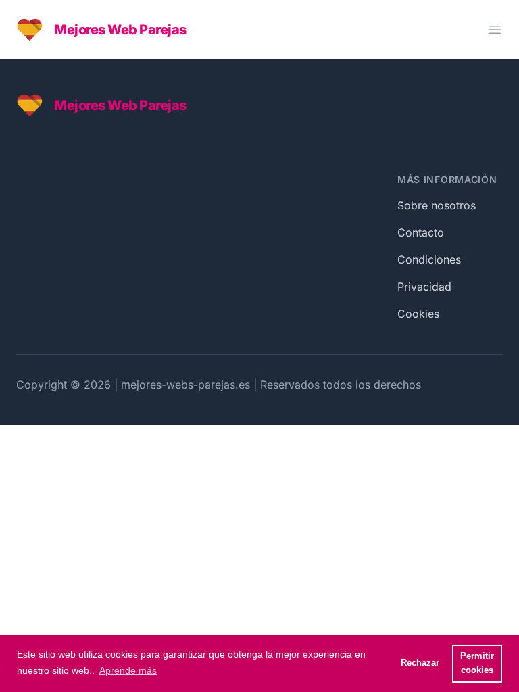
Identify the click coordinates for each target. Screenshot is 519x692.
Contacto (420, 232)
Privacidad (424, 286)
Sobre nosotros (436, 205)
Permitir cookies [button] (477, 663)
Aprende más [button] (128, 670)
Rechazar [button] (420, 663)
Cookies (418, 313)
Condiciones (429, 259)
